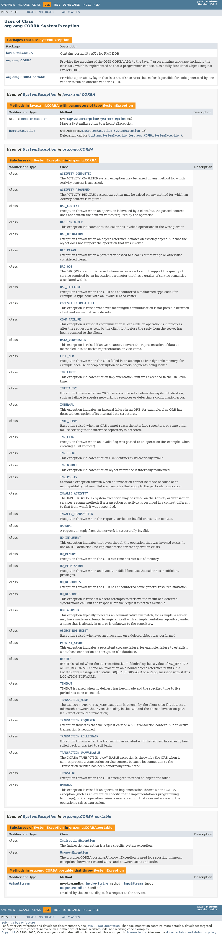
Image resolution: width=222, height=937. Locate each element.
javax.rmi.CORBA (19, 52)
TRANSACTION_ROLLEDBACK (79, 736)
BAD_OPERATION (71, 234)
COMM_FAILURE (70, 319)
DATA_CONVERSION (73, 340)
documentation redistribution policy (191, 932)
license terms (136, 932)
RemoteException (34, 118)
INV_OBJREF (68, 465)
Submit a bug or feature (18, 922)
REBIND (65, 658)
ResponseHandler (73, 888)
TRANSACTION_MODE (74, 699)
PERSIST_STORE (71, 642)
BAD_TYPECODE (70, 287)
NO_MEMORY (68, 554)
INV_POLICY (68, 477)
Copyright (8, 932)
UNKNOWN (66, 785)
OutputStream (19, 883)
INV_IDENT (68, 453)
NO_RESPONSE (69, 594)
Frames (31, 12)
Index (87, 4)
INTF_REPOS (68, 421)
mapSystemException (82, 118)
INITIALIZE (68, 388)
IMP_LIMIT (68, 372)
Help (96, 4)
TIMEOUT (66, 683)
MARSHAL (66, 525)
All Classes (71, 12)
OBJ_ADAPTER (69, 610)
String (103, 883)
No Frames (46, 12)
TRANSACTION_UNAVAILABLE (80, 752)
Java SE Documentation (103, 925)
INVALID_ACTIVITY (74, 493)
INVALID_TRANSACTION (76, 514)
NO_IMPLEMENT (70, 537)
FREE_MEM (67, 356)
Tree (57, 4)
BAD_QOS (66, 266)
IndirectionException (77, 840)
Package (24, 4)
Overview (8, 4)
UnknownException (74, 852)
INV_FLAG (67, 437)
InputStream (133, 883)
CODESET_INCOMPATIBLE (77, 303)
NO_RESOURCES (70, 582)
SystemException (54, 40)
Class (36, 4)
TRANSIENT (68, 773)
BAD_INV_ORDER (71, 222)
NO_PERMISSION (71, 566)
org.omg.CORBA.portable (26, 77)
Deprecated (71, 4)
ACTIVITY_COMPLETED (75, 173)
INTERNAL (67, 404)
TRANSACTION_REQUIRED (77, 720)
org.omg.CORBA (18, 60)
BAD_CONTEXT (69, 206)
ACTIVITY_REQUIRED (75, 189)
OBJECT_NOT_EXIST (74, 630)
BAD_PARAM (68, 250)
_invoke (90, 883)
